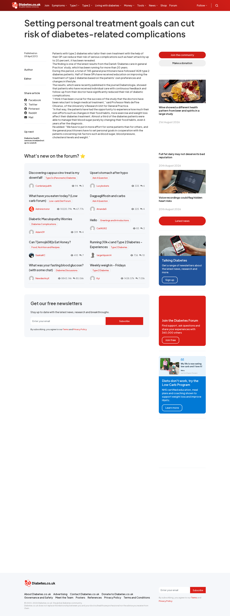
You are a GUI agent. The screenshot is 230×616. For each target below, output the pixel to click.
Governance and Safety (38, 597)
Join (47, 5)
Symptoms (58, 5)
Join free (170, 340)
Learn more (172, 407)
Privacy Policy (80, 329)
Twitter (33, 104)
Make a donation (182, 63)
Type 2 (86, 5)
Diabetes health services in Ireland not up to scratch (34, 140)
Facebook (35, 100)
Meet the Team (64, 597)
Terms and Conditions (137, 597)
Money (128, 5)
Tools (140, 5)
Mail (31, 117)
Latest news (182, 220)
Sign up (169, 280)
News (152, 5)
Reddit (33, 113)
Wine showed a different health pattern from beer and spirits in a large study (179, 110)
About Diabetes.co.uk (37, 594)
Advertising (60, 594)
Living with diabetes (107, 5)
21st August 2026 (169, 122)
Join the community (182, 55)
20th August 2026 (170, 165)
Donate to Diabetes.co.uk (117, 594)
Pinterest (34, 108)
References (95, 597)
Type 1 (73, 5)
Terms (66, 329)
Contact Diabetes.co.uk (84, 594)
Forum (173, 5)
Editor (27, 78)
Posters (80, 597)
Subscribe (124, 321)
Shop (164, 5)
